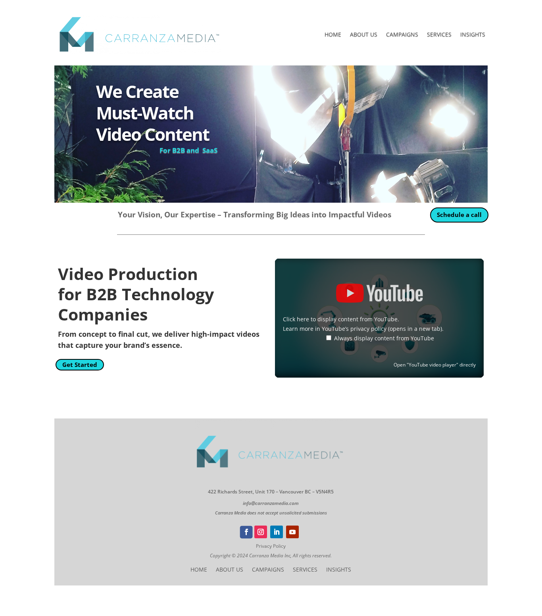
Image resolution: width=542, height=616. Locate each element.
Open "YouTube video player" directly (435, 364)
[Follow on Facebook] (246, 532)
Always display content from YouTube (384, 338)
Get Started (79, 364)
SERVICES (439, 34)
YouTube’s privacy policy (382, 328)
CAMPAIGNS (402, 34)
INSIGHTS (472, 34)
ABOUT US (363, 34)
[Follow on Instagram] (260, 532)
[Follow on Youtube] (292, 532)
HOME (333, 34)
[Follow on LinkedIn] (276, 532)
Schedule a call (459, 215)
